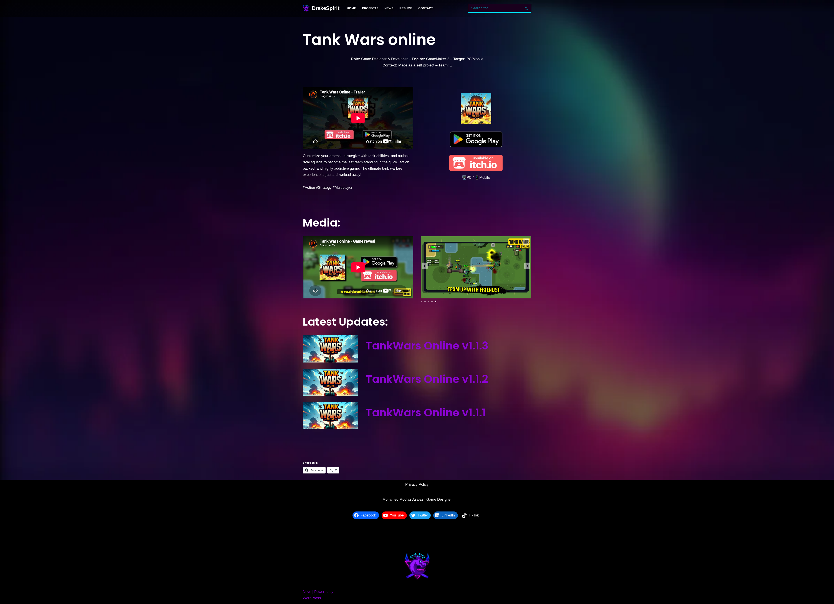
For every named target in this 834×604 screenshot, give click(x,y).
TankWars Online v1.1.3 (427, 346)
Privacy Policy (417, 484)
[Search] (526, 8)
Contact (425, 8)
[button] (425, 266)
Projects (370, 8)
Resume (405, 8)
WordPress (312, 598)
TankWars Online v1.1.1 (426, 412)
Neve (307, 592)
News (388, 8)
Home (351, 8)
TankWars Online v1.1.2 (427, 379)
